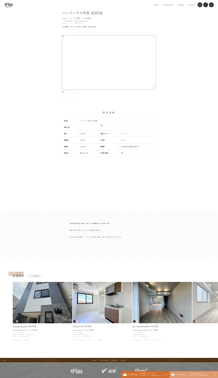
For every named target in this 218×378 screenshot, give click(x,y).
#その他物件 (65, 26)
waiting (180, 5)
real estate (168, 5)
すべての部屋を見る (34, 276)
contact (191, 5)
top (4, 360)
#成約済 (84, 26)
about (156, 5)
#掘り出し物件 (92, 26)
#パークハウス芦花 (75, 26)
